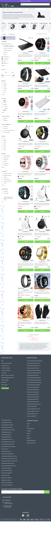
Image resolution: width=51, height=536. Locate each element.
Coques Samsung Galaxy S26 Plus (34, 370)
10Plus (3, 65)
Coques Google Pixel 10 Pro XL (33, 411)
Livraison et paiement (5, 370)
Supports (29, 433)
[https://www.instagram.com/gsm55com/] (28, 515)
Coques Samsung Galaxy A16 (33, 401)
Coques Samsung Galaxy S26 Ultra (34, 372)
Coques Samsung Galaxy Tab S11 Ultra (34, 360)
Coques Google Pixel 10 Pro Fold (33, 408)
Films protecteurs (30, 428)
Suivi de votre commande (6, 363)
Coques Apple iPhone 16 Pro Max (8, 429)
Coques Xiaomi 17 (5, 449)
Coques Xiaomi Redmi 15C (6, 470)
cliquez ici (15, 527)
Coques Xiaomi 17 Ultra (6, 451)
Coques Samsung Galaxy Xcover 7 (34, 404)
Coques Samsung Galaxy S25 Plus (34, 377)
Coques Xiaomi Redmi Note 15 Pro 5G (9, 456)
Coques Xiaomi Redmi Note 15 (7, 453)
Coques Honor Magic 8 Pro (6, 485)
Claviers (5, 52)
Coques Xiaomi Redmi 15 (6, 468)
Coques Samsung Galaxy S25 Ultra (34, 380)
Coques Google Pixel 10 (31, 416)
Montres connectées (8, 48)
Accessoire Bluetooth (31, 442)
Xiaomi (17, 8)
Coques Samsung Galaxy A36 (33, 392)
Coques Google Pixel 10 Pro (32, 413)
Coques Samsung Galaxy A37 (33, 394)
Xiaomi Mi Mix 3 (23, 8)
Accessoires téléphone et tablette (8, 8)
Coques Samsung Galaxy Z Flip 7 (33, 363)
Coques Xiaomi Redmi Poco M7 (7, 463)
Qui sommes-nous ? (5, 365)
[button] (42, 58)
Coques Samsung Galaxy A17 (33, 399)
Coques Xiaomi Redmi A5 (6, 473)
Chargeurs (29, 430)
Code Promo (4, 372)
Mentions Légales (5, 380)
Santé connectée (7, 50)
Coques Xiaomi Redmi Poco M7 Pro (8, 465)
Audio (28, 435)
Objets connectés (31, 8)
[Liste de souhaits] (8, 6)
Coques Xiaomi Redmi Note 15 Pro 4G (9, 458)
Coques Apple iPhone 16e (6, 422)
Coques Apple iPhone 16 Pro (7, 427)
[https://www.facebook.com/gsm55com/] (23, 515)
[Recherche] (22, 4)
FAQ (2, 360)
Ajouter (26, 63)
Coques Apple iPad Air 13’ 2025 (7, 444)
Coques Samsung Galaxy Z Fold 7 (33, 365)
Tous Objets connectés (8, 46)
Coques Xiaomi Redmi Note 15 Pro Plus (9, 461)
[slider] (2, 75)
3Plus (4, 54)
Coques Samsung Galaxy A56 (33, 387)
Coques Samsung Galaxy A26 (33, 396)
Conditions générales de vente (7, 377)
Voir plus (34, 338)
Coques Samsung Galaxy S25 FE (33, 384)
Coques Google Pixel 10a (32, 406)
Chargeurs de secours (31, 440)
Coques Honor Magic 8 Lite (7, 482)
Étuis (28, 426)
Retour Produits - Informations (7, 375)
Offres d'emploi (4, 384)
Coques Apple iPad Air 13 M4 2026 (8, 446)
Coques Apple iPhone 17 (6, 434)
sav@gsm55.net (8, 500)
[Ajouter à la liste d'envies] (32, 38)
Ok (46, 491)
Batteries (29, 438)
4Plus (3, 167)
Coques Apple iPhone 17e (6, 432)
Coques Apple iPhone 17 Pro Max (8, 441)
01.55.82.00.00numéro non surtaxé (9, 503)
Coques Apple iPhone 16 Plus (7, 424)
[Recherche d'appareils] (13, 38)
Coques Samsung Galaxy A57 (33, 389)
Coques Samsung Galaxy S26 (33, 368)
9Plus (3, 94)
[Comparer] (29, 38)
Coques (28, 423)
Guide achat (4, 382)
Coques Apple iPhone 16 (6, 420)
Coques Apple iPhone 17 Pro (7, 439)
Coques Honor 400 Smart (6, 477)
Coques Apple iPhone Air (6, 437)
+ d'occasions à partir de (41, 297)
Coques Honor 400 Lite (6, 480)
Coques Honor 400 (5, 475)
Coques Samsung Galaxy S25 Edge (34, 382)
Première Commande (5, 368)
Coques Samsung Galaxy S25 (33, 375)
